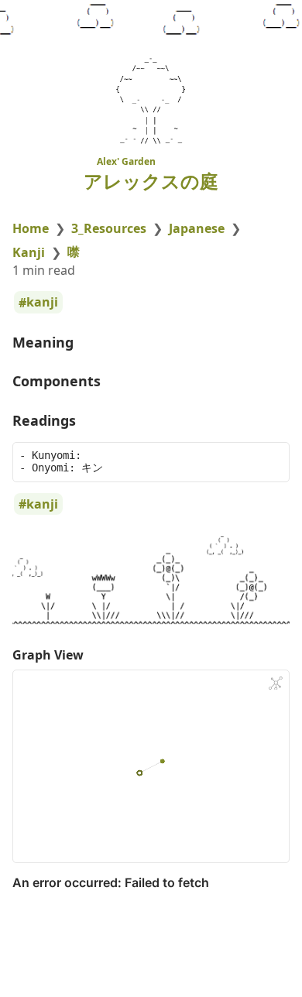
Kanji (28, 252)
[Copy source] (273, 459)
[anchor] (88, 342)
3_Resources (108, 228)
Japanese (197, 228)
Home (30, 228)
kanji (42, 302)
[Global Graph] (275, 683)
